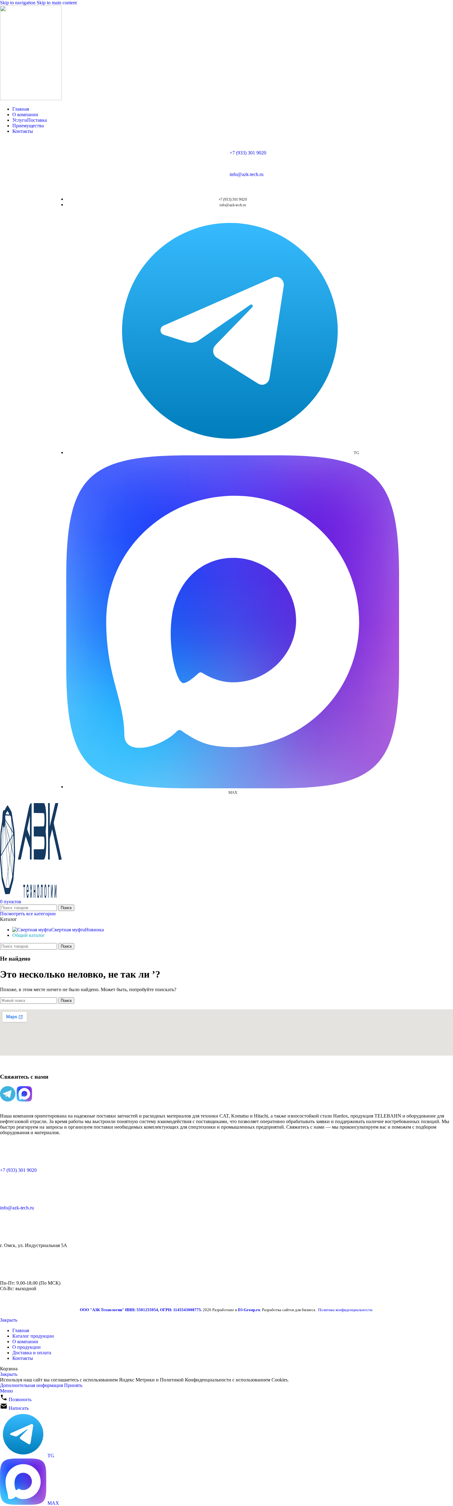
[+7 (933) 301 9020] (7, 1153)
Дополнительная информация (32, 1385)
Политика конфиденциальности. (345, 1309)
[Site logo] (31, 98)
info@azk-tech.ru (246, 174)
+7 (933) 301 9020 (248, 152)
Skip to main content (57, 2)
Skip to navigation (18, 2)
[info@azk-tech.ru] (7, 1191)
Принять (73, 1385)
